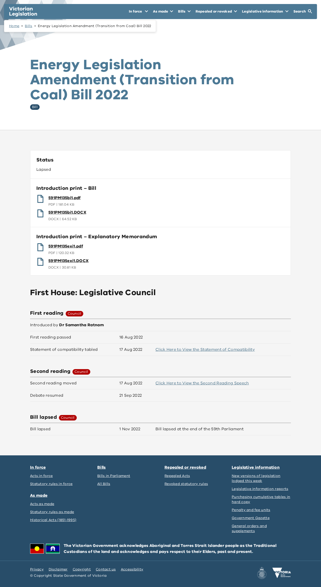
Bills (28, 26)
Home (14, 26)
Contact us (106, 569)
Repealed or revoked (185, 467)
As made (38, 495)
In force (38, 467)
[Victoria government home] (281, 573)
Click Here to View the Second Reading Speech (202, 383)
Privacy (37, 569)
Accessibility (132, 569)
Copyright (82, 569)
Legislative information (256, 467)
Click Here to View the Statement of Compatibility (205, 349)
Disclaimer (58, 569)
